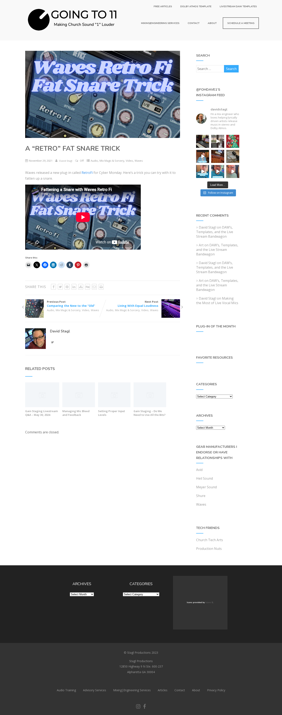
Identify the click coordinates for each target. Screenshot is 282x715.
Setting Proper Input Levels (111, 413)
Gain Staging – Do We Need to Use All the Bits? (150, 413)
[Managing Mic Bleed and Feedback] (78, 406)
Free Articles (163, 6)
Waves (139, 160)
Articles (162, 690)
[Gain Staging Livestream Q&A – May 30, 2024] (42, 406)
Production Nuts (209, 548)
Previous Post (71, 304)
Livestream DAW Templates (238, 6)
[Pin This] (67, 287)
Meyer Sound (206, 487)
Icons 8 (209, 602)
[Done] (232, 156)
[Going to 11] (72, 38)
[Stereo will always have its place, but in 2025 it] (217, 171)
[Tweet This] (60, 287)
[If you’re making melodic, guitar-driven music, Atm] (202, 156)
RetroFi (87, 172)
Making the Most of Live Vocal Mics (217, 300)
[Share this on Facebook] (53, 287)
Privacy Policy (216, 690)
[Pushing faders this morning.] (217, 156)
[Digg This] (87, 287)
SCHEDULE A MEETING (240, 23)
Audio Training (66, 690)
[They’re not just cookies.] (232, 171)
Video (129, 160)
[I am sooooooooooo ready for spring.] (217, 141)
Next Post (138, 304)
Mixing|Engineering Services (160, 23)
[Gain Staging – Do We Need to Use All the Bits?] (150, 406)
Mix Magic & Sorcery (112, 160)
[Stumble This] (80, 287)
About (212, 23)
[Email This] (94, 287)
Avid (199, 469)
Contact (193, 23)
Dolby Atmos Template (195, 6)
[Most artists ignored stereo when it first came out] (202, 171)
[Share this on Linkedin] (73, 287)
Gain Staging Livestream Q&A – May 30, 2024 (41, 413)
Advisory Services (94, 690)
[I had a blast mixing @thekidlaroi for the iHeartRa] (232, 141)
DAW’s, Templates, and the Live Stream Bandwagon (214, 232)
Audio (94, 160)
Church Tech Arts (209, 540)
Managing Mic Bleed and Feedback (76, 413)
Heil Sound (204, 478)
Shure (200, 495)
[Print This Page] (101, 287)
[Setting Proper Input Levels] (114, 406)
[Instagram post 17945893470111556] (202, 141)
